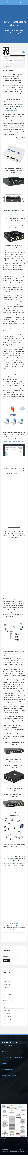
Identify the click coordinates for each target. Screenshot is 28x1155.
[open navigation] (23, 51)
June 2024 (7, 984)
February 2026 (8, 978)
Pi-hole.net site (16, 923)
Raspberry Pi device (16, 930)
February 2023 (8, 1020)
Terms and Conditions (7, 1069)
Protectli (19, 104)
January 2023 (7, 1023)
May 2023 (7, 1010)
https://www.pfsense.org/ (10, 111)
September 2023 (9, 1000)
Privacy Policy (4, 1051)
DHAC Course (5, 1139)
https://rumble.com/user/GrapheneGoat (12, 1057)
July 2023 (6, 1004)
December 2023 (8, 997)
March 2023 (7, 1016)
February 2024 (8, 991)
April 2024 (7, 987)
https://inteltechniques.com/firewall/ (14, 441)
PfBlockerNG (11, 859)
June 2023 (7, 1007)
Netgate (5, 106)
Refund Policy (4, 1063)
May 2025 (7, 981)
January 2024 (7, 994)
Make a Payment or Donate (8, 1075)
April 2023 (7, 1013)
